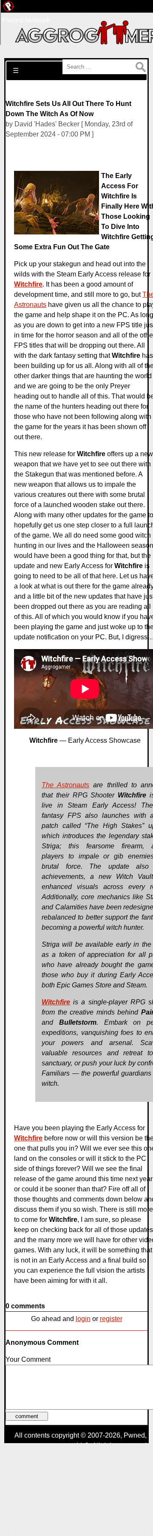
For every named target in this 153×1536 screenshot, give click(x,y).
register (111, 1318)
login (83, 1318)
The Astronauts (65, 785)
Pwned (134, 1435)
